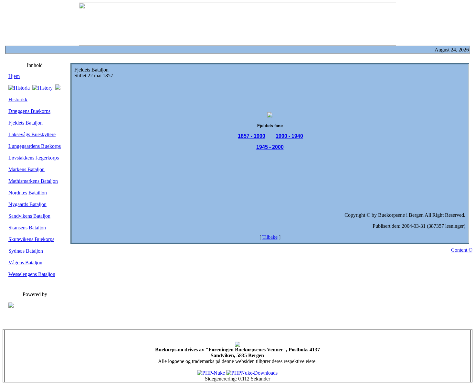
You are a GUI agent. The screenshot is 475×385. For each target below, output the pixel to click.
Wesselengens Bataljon (31, 274)
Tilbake (270, 237)
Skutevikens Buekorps (31, 239)
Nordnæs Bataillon (27, 192)
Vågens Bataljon (25, 262)
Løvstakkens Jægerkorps (33, 157)
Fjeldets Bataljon (25, 123)
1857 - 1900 (251, 136)
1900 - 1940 (289, 136)
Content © (461, 250)
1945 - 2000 (270, 147)
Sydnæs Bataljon (25, 251)
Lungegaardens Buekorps (34, 146)
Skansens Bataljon (27, 227)
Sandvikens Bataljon (29, 216)
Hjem (14, 76)
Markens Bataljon (26, 169)
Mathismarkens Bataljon (33, 181)
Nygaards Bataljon (27, 204)
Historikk (17, 99)
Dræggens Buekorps (29, 111)
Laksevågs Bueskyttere (32, 134)
